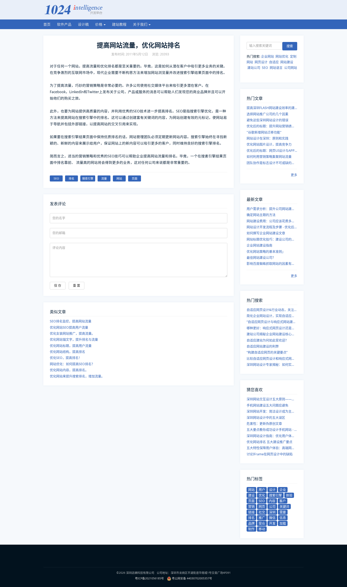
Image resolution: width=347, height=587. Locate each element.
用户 (262, 489)
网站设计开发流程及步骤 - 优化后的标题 (272, 227)
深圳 (272, 512)
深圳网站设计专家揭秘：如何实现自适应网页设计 (272, 364)
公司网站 (290, 67)
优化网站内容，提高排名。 (69, 370)
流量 (104, 178)
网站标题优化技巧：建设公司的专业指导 (272, 239)
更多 (294, 175)
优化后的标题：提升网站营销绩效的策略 (272, 126)
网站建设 (286, 62)
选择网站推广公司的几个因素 (267, 114)
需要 (283, 512)
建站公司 (253, 67)
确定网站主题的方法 (261, 215)
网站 (119, 178)
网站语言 (276, 67)
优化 (262, 495)
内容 (272, 501)
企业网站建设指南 (259, 245)
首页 (47, 24)
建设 (251, 495)
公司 (272, 506)
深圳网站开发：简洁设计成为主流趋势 (272, 411)
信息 (283, 518)
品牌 (251, 523)
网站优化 (282, 56)
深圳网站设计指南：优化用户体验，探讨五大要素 (272, 436)
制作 (251, 529)
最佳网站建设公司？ (261, 257)
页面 (134, 178)
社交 (262, 512)
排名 (71, 178)
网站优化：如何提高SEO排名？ (72, 364)
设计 (272, 489)
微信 (272, 518)
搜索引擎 (87, 178)
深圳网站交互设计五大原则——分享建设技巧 (272, 399)
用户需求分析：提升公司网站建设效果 (272, 209)
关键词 (284, 506)
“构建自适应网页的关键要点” (267, 352)
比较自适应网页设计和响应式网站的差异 (272, 358)
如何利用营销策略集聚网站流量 (269, 156)
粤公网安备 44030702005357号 (192, 578)
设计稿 (83, 24)
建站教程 (119, 24)
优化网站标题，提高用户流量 (71, 345)
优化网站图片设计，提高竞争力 (269, 144)
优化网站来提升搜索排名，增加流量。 (77, 376)
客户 (282, 501)
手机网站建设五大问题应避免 (267, 405)
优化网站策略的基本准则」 (266, 251)
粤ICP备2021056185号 (149, 578)
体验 (289, 495)
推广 (262, 518)
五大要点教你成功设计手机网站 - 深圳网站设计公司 (272, 429)
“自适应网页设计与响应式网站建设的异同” (272, 322)
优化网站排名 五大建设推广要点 (269, 442)
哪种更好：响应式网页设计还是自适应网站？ (272, 328)
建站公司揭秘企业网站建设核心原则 (272, 334)
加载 (283, 523)
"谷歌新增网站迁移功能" (264, 132)
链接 (251, 512)
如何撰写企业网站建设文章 (266, 233)
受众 (262, 523)
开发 (272, 523)
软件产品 (64, 24)
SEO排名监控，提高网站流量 (70, 321)
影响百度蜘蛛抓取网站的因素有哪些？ (272, 263)
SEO (56, 178)
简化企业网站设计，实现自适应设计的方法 (272, 316)
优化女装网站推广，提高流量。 (72, 333)
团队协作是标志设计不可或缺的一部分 (272, 163)
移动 (262, 529)
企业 (283, 489)
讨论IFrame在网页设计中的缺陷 (270, 454)
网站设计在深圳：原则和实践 (267, 138)
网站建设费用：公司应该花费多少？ (272, 221)
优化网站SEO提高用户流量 (69, 327)
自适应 (274, 62)
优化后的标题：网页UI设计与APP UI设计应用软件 (272, 150)
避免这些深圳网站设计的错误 (267, 120)
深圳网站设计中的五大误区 (266, 417)
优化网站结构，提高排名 (67, 352)
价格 (98, 24)
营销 (251, 506)
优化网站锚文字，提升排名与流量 (74, 339)
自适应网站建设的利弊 (263, 346)
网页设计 (261, 62)
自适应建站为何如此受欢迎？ (267, 340)
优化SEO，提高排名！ (66, 358)
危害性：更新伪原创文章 (264, 423)
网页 (262, 506)
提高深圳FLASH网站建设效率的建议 (272, 108)
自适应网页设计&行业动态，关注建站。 (272, 310)
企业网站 (267, 56)
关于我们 (140, 24)
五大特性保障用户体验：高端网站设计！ (272, 448)
